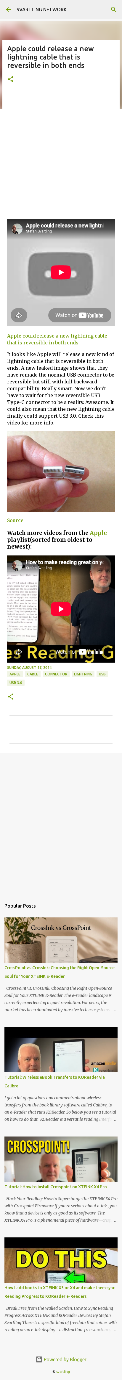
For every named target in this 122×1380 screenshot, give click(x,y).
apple (14, 674)
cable (32, 674)
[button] (10, 80)
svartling (63, 1371)
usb (102, 674)
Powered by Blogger (64, 1359)
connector (56, 674)
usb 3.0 (15, 683)
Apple (98, 533)
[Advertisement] (61, 154)
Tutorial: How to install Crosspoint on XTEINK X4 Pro (55, 1186)
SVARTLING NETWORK (42, 9)
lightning (83, 674)
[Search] (113, 9)
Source (15, 520)
